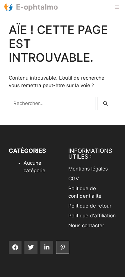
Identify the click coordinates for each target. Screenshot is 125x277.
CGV (73, 178)
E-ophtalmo (37, 7)
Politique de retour (89, 206)
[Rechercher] (105, 103)
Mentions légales (88, 169)
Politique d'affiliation (92, 216)
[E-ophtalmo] (8, 7)
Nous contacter (86, 225)
